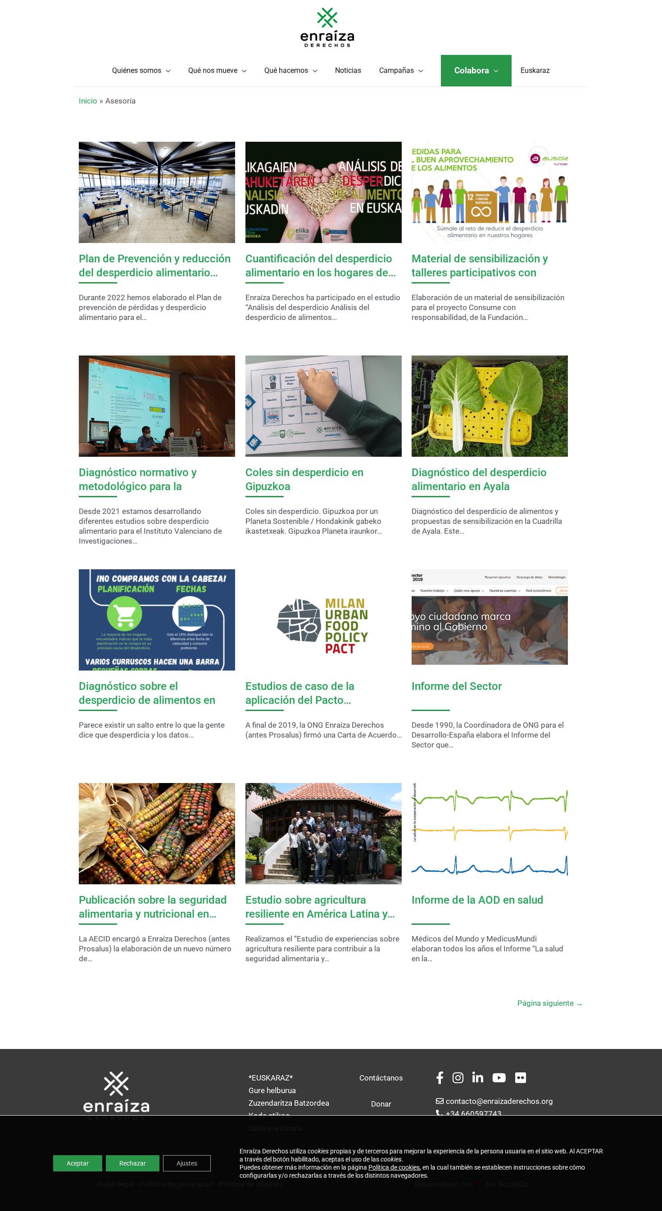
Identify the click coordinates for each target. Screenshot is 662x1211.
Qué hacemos (286, 70)
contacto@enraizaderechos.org (499, 1101)
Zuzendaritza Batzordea (289, 1102)
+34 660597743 (474, 1113)
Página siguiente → (550, 1003)
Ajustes (187, 1163)
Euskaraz (535, 70)
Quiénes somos (136, 70)
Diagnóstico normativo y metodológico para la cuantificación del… (138, 486)
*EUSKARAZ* (271, 1077)
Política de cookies (394, 1167)
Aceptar (78, 1163)
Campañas (396, 70)
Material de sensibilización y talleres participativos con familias (480, 272)
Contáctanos (381, 1077)
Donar (381, 1103)
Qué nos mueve (212, 70)
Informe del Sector (457, 686)
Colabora (471, 71)
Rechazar (132, 1163)
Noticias (348, 70)
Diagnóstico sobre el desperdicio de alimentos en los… (147, 700)
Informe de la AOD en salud (478, 900)
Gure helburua (272, 1090)
